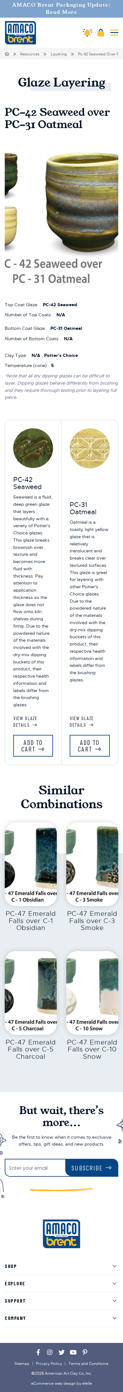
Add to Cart (32, 745)
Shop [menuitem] (11, 1266)
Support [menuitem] (15, 1301)
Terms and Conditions (88, 1363)
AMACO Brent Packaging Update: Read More (61, 9)
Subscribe (87, 1168)
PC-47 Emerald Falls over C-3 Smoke (92, 921)
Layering (59, 54)
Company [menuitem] (15, 1318)
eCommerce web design (53, 1383)
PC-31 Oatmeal (83, 508)
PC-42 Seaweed (27, 483)
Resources (29, 54)
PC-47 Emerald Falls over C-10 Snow (92, 1049)
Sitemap (22, 1363)
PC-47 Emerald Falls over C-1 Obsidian (31, 921)
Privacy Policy (49, 1363)
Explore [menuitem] (15, 1283)
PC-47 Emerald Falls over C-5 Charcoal (31, 1049)
